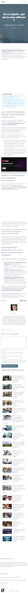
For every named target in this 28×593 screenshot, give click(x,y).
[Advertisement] (14, 75)
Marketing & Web (7, 329)
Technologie (11, 330)
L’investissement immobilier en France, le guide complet (13, 580)
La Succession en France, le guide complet (9, 577)
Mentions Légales (4, 583)
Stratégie (6, 330)
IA (3, 330)
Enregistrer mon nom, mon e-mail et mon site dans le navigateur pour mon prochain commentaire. (14, 361)
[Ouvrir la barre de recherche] (22, 2)
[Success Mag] (3, 2)
